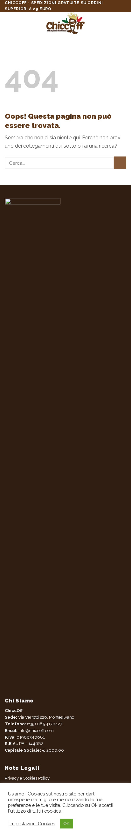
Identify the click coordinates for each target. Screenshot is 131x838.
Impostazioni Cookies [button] (32, 823)
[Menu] (8, 23)
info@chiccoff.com (35, 730)
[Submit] (120, 162)
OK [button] (66, 823)
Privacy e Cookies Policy (27, 778)
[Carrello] (123, 23)
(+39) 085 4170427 (44, 724)
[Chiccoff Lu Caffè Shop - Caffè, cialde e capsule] (65, 23)
